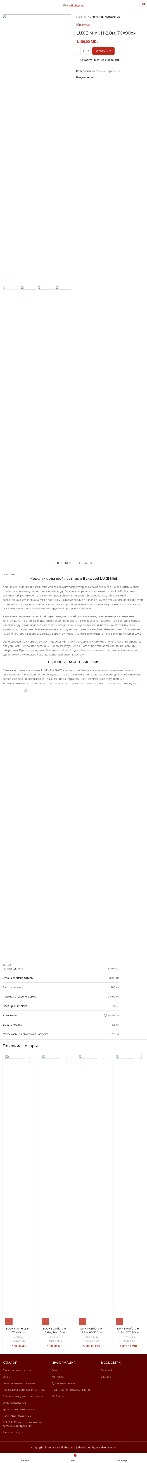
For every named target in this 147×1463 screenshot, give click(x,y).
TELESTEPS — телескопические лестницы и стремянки (23, 1424)
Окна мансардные (14, 1402)
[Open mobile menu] (4, 5)
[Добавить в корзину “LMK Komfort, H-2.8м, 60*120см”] (82, 1321)
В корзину (103, 50)
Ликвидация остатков (17, 1370)
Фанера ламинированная (19, 1383)
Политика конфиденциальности (72, 1389)
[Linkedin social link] (108, 77)
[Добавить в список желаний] (26, 1060)
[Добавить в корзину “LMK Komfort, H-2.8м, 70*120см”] (119, 1321)
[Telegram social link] (112, 77)
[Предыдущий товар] (135, 16)
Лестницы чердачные (105, 16)
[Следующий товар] (142, 16)
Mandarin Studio (106, 1447)
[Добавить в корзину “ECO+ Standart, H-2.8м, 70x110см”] (45, 1321)
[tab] (64, 563)
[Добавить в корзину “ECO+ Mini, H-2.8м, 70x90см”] (9, 1321)
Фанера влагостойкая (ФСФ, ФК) (24, 1389)
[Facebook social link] (96, 77)
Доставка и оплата (63, 1383)
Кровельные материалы (18, 1409)
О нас (55, 1370)
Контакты (58, 1376)
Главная (81, 16)
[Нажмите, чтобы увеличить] (9, 277)
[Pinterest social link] (104, 77)
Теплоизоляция (13, 1432)
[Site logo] (73, 5)
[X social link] (100, 77)
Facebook (107, 1370)
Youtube (106, 1376)
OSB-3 (7, 1376)
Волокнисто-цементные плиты (23, 1396)
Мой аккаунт (60, 1396)
